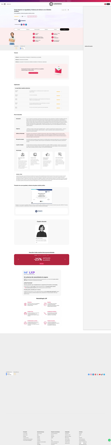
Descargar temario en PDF (41, 226)
